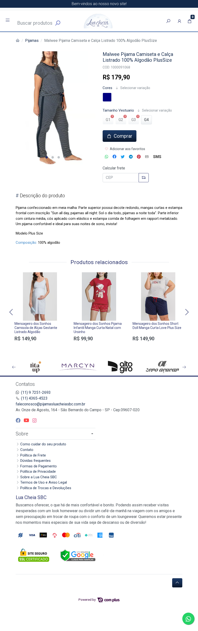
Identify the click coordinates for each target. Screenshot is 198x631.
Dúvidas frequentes (35, 460)
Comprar (39, 347)
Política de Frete (33, 455)
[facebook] (19, 420)
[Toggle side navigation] (8, 21)
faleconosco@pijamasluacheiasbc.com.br (50, 404)
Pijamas (32, 40)
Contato (26, 450)
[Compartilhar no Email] (147, 156)
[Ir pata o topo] (177, 582)
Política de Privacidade (38, 471)
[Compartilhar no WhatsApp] (106, 156)
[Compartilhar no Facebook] (114, 156)
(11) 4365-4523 (34, 398)
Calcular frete (114, 168)
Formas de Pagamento (38, 466)
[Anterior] (11, 312)
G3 (133, 119)
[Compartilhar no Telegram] (131, 156)
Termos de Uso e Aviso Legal (43, 482)
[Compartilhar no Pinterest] (139, 156)
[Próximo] (186, 312)
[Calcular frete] (144, 177)
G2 (121, 119)
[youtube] (27, 420)
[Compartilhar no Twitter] (123, 156)
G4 (146, 119)
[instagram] (34, 420)
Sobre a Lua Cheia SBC (38, 477)
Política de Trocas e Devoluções (45, 488)
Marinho (107, 97)
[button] (179, 21)
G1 (108, 119)
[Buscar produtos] (168, 21)
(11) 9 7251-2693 (36, 392)
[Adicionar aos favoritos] (20, 276)
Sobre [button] (22, 434)
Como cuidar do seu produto (43, 444)
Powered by (87, 599)
